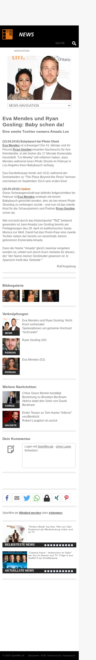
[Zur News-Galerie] (12, 300)
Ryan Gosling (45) (34, 340)
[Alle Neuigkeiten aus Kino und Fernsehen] (44, 34)
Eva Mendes (11, 145)
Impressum (69, 655)
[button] (7, 498)
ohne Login (63, 446)
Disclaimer (33, 655)
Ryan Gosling (22, 149)
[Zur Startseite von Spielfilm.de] (7, 38)
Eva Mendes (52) (33, 359)
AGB (43, 655)
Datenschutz (54, 655)
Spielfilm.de (45, 446)
